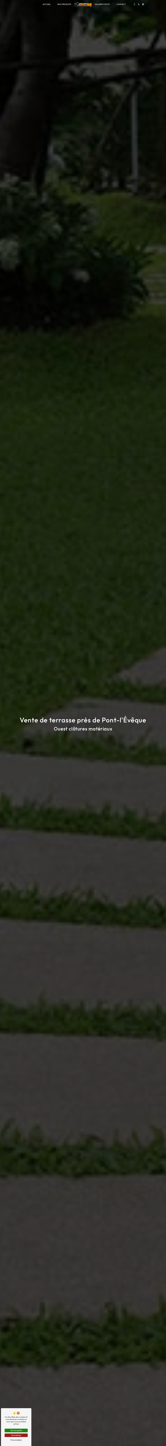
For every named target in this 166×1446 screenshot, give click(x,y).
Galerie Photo (102, 4)
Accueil (47, 4)
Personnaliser (16, 1440)
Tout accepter (16, 1430)
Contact (121, 4)
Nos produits (64, 4)
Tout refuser (16, 1435)
